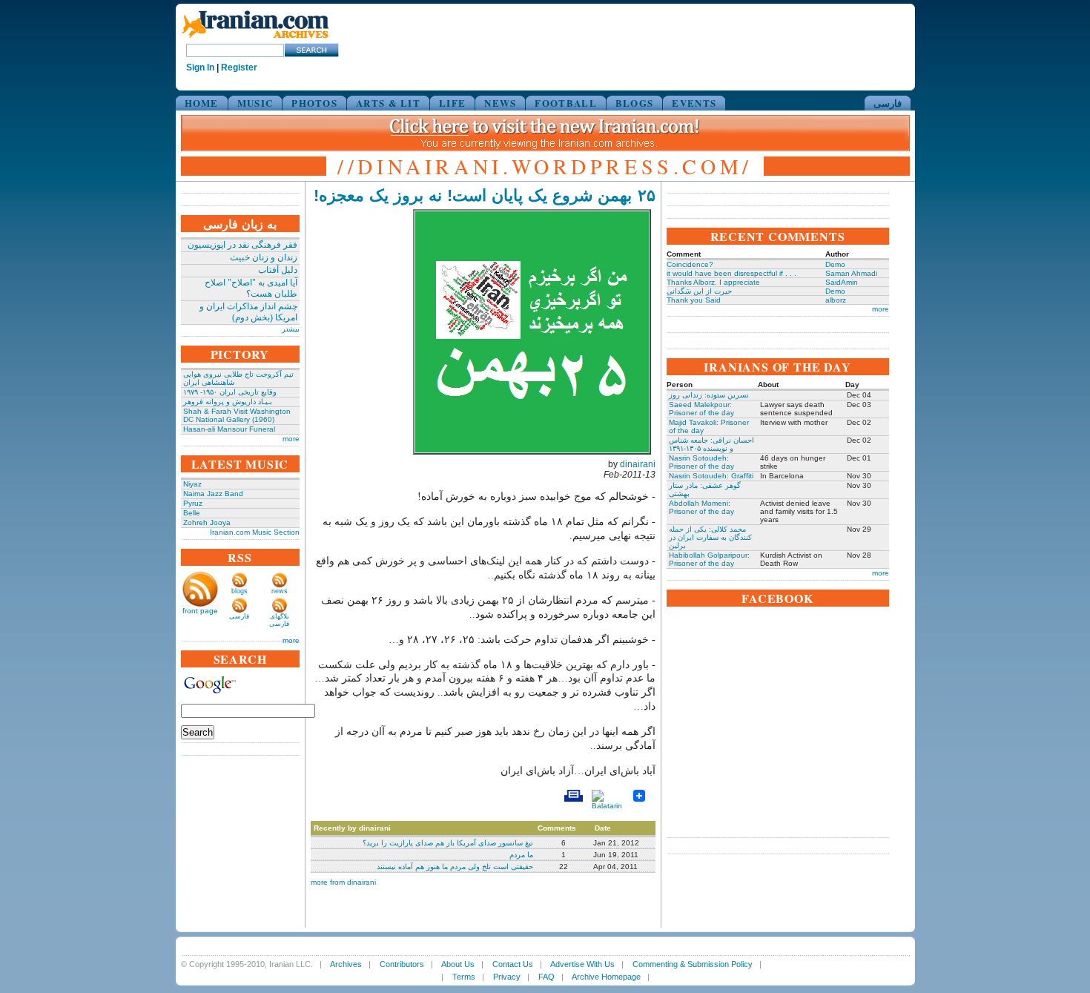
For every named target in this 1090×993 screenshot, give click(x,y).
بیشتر (291, 329)
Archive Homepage (606, 976)
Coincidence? (690, 264)
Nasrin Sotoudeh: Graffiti (711, 476)
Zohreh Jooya (207, 522)
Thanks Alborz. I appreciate (713, 282)
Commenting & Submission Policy (692, 964)
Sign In (200, 67)
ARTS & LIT (388, 103)
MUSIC (255, 103)
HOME (202, 103)
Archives (346, 964)
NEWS (500, 103)
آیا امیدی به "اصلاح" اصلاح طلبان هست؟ (251, 288)
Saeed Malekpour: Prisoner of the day (701, 408)
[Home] (255, 39)
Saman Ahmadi (851, 273)
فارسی (887, 103)
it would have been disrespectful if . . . (731, 273)
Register (239, 67)
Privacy (507, 976)
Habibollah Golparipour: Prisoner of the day (709, 559)
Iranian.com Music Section (255, 532)
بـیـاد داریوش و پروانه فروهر (227, 401)
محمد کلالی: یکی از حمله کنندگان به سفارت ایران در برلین (710, 537)
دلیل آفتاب (277, 270)
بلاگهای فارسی (279, 620)
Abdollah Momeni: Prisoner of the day (701, 507)
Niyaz (192, 484)
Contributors (402, 964)
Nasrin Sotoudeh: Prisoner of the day (701, 462)
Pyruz (192, 503)
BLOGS (634, 103)
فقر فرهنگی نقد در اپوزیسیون (242, 245)
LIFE (452, 103)
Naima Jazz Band (213, 493)
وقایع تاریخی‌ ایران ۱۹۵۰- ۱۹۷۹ (230, 392)
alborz (835, 300)
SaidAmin (841, 282)
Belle (191, 513)
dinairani (637, 464)
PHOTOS (314, 103)
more (291, 439)
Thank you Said (694, 300)
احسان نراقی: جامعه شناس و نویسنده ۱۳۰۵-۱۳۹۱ (711, 444)
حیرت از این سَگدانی (699, 291)
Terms (463, 976)
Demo (835, 264)
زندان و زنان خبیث (263, 257)
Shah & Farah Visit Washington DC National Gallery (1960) (237, 415)
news (279, 591)
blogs (239, 591)
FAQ (546, 976)
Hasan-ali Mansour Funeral (229, 429)
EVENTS (694, 103)
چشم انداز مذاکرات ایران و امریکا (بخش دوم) (248, 312)
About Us (458, 964)
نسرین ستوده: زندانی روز (709, 395)
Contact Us (512, 964)
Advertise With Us (582, 964)
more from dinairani (343, 882)
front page (200, 611)
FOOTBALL (565, 103)
